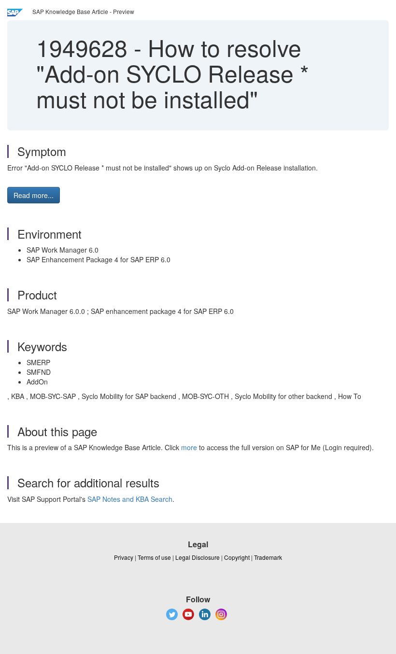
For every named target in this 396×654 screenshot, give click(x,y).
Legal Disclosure (197, 557)
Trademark (268, 557)
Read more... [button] (34, 195)
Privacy (123, 557)
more (189, 447)
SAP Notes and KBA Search (129, 499)
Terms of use (154, 557)
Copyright (237, 557)
